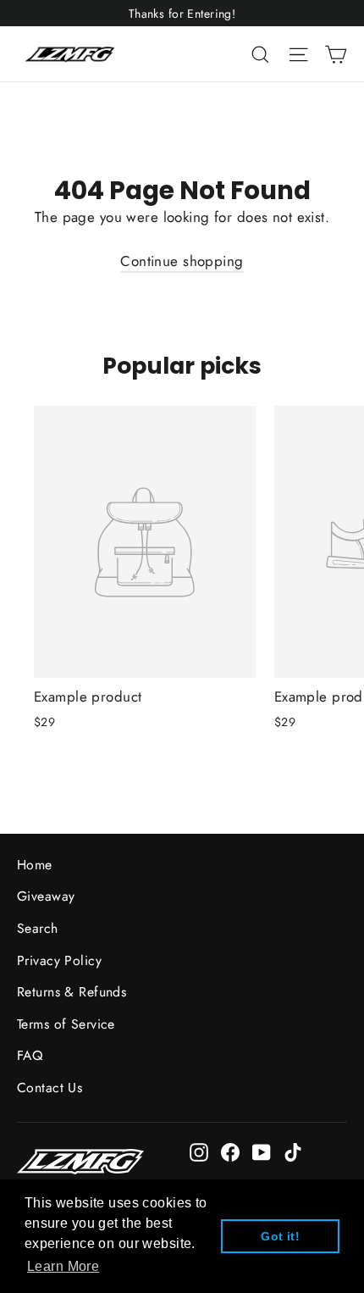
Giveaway (45, 896)
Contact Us (49, 1087)
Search (37, 928)
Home (34, 864)
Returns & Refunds (71, 992)
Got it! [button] (280, 1236)
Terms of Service (66, 1024)
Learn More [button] (63, 1266)
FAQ (29, 1055)
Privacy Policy (59, 960)
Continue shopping (181, 261)
